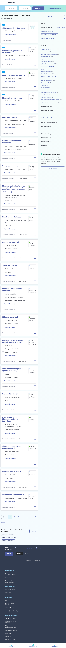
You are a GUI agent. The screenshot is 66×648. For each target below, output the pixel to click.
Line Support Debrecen (12, 217)
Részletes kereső (53, 17)
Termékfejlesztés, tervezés (49, 92)
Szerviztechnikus (9, 265)
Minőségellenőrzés (47, 74)
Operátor (44, 85)
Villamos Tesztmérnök (11, 471)
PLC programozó (46, 87)
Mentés (33, 531)
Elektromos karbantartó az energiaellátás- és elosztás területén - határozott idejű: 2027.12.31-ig (14, 189)
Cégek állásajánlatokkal (10, 626)
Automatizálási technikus (13, 495)
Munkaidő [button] (44, 145)
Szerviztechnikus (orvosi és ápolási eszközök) (13, 370)
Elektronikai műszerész (12, 98)
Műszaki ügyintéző (10, 317)
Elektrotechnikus (9, 117)
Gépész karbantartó (10, 242)
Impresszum (9, 578)
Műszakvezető (46, 83)
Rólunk (9, 553)
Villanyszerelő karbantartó (13, 28)
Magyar (19, 553)
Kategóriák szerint (11, 630)
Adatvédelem (9, 608)
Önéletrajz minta (10, 639)
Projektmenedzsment (48, 90)
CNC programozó (47, 56)
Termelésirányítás (47, 97)
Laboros (44, 69)
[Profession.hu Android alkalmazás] (37, 564)
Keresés (38, 8)
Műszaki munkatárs (48, 80)
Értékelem (53, 168)
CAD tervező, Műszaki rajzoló (50, 54)
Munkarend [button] (44, 114)
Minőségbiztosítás (47, 71)
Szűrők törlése (60, 27)
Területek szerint (10, 618)
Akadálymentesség (11, 611)
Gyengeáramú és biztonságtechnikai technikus (10, 419)
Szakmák (8, 633)
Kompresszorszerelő (11, 166)
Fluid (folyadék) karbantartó (14, 75)
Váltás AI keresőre (55, 8)
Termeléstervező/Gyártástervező (51, 99)
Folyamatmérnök (47, 59)
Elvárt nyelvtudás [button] (46, 126)
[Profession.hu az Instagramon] (48, 548)
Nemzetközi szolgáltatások (9, 581)
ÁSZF (7, 600)
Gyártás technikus (47, 61)
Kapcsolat (8, 593)
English (27, 553)
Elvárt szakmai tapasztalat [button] (48, 130)
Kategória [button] (43, 45)
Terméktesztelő (46, 95)
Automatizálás (46, 52)
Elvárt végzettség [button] (46, 134)
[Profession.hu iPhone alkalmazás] (26, 564)
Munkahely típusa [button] (46, 141)
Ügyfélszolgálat (10, 589)
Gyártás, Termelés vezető (49, 64)
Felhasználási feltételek (9, 604)
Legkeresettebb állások (10, 622)
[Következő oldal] (3, 521)
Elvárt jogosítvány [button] (46, 137)
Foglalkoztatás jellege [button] (47, 110)
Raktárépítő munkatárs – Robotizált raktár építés (12, 341)
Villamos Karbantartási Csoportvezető (11, 447)
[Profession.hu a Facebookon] (24, 548)
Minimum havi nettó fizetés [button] (49, 122)
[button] (48, 31)
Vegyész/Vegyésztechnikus (50, 102)
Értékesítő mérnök (10, 394)
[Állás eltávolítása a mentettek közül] (35, 40)
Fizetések (8, 636)
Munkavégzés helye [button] (46, 106)
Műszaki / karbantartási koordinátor (12, 290)
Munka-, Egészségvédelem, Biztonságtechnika (48, 77)
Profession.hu (10, 3)
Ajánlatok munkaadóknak (10, 574)
